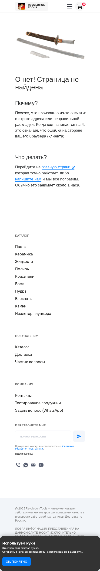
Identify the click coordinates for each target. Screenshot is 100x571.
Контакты (23, 395)
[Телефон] (18, 465)
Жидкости (24, 261)
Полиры (22, 269)
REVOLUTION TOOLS (36, 6)
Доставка (23, 354)
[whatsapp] (26, 465)
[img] (70, 6)
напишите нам (28, 179)
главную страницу (58, 167)
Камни (21, 306)
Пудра (21, 291)
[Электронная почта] (33, 465)
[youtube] (41, 465)
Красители (24, 276)
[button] (24, 453)
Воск (19, 283)
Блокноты (23, 298)
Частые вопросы (30, 361)
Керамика (24, 254)
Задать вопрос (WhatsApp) (39, 410)
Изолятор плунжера (33, 313)
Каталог (22, 347)
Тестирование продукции (38, 403)
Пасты (20, 246)
